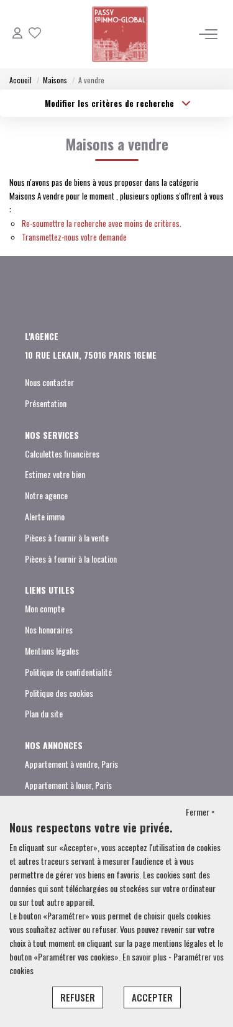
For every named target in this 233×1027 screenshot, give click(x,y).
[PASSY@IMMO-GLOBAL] (120, 34)
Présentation (45, 403)
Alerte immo (45, 516)
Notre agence (46, 495)
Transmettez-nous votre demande (74, 237)
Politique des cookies (59, 692)
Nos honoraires (49, 629)
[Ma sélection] (35, 33)
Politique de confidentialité (68, 671)
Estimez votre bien (55, 474)
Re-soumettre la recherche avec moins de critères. (101, 223)
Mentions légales (52, 650)
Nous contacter (49, 382)
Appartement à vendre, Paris (71, 763)
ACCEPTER (152, 997)
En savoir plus (145, 956)
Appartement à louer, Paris (68, 784)
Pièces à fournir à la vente (67, 537)
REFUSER (77, 997)
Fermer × (200, 811)
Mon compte (45, 608)
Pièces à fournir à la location (71, 558)
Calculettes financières (62, 453)
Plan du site (44, 713)
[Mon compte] (17, 33)
